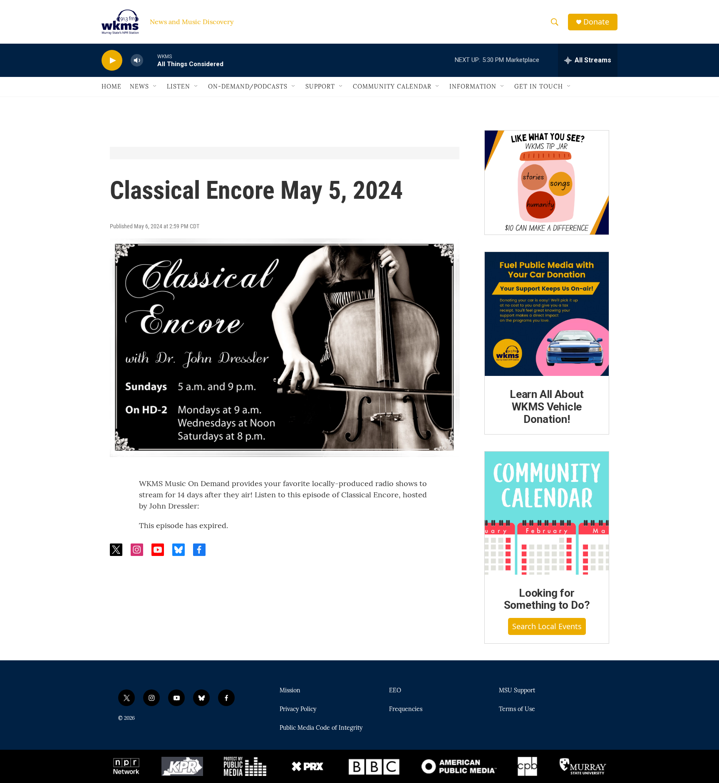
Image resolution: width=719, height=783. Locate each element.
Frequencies (405, 709)
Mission (290, 690)
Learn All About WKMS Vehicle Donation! (547, 406)
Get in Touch (538, 86)
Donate (596, 21)
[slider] (150, 60)
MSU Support (517, 690)
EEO (395, 690)
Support (320, 86)
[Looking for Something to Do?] (547, 513)
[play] (112, 60)
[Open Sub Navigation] (155, 86)
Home (111, 86)
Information (472, 86)
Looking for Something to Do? (547, 599)
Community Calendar (392, 86)
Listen (178, 86)
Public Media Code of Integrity (321, 728)
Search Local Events (547, 626)
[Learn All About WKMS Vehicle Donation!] (547, 314)
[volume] (137, 60)
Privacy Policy (298, 709)
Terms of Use (517, 709)
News (139, 86)
